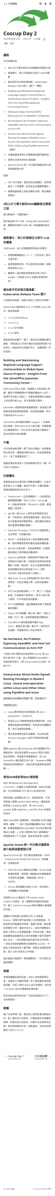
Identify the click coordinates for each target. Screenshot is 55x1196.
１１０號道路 (10, 3)
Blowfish (44, 1189)
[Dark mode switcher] (46, 4)
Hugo (37, 1189)
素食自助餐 (18, 1030)
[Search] (40, 4)
